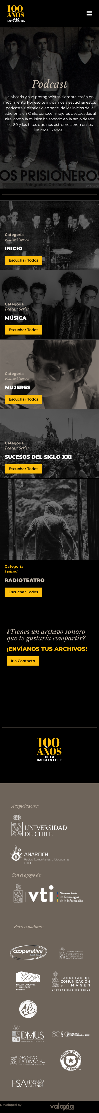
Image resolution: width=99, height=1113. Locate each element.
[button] (89, 14)
